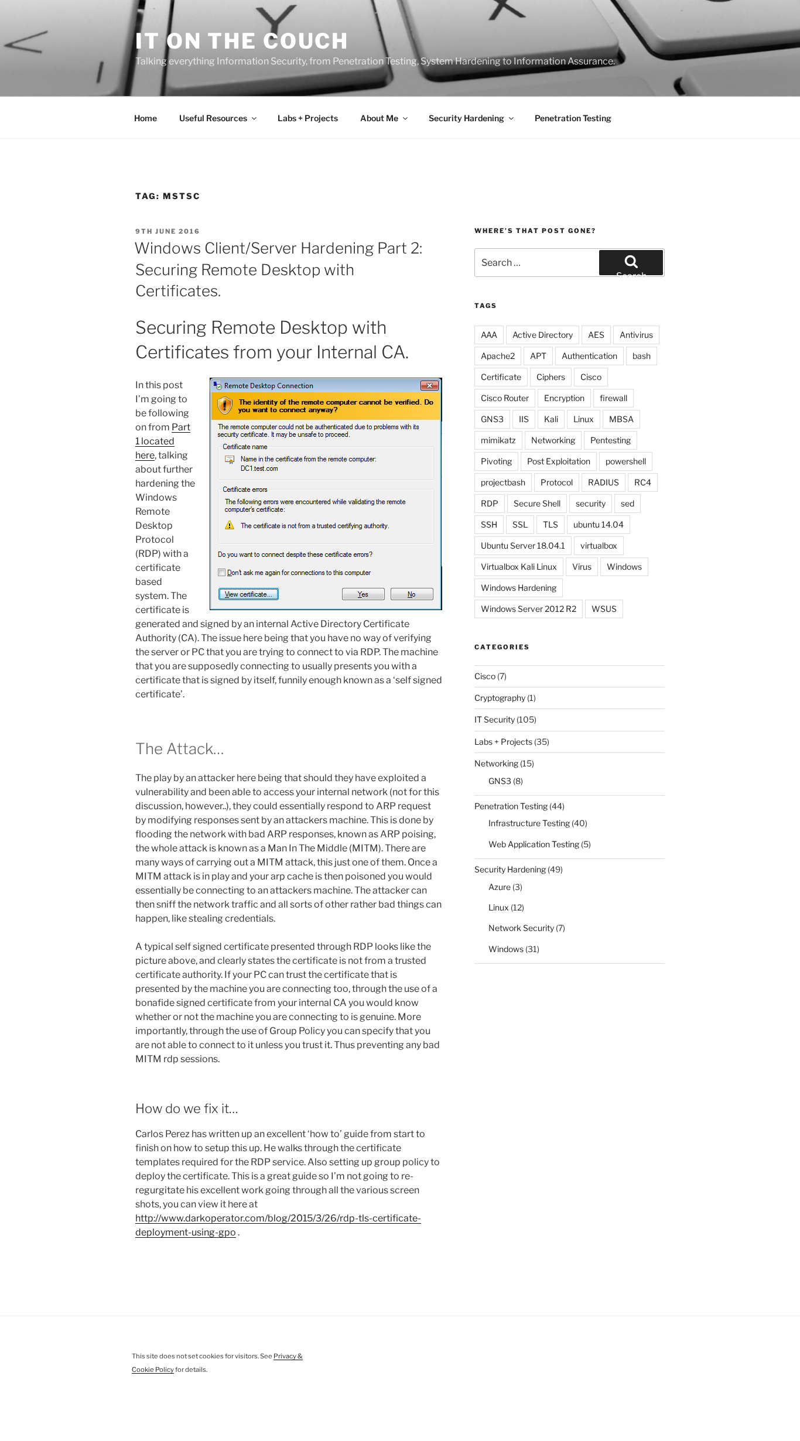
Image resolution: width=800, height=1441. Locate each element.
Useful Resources (213, 118)
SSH (489, 524)
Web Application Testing (533, 844)
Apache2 (498, 356)
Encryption (564, 398)
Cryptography (499, 698)
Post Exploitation (558, 461)
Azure (499, 887)
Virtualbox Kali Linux (519, 566)
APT (538, 356)
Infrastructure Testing (529, 823)
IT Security (494, 719)
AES (596, 335)
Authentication (589, 356)
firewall (613, 398)
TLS (550, 524)
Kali (551, 419)
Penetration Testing (573, 118)
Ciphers (550, 377)
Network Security (521, 928)
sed (627, 503)
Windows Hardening (518, 588)
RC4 (642, 482)
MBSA (621, 419)
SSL (520, 524)
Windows (624, 566)
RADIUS (603, 482)
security (591, 503)
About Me (379, 118)
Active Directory (542, 335)
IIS (524, 419)
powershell (626, 461)
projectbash (503, 482)
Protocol (557, 482)
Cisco (590, 377)
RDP (489, 503)
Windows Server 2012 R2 (528, 609)
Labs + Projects (308, 118)
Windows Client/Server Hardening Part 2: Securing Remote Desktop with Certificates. (278, 269)
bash (642, 356)
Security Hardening (466, 118)
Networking (553, 440)
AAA (489, 335)
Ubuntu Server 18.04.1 (523, 545)
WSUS (604, 609)
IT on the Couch (242, 41)
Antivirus (636, 335)
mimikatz (498, 440)
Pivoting (496, 461)
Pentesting (610, 440)
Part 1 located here (162, 441)
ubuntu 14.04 (598, 524)
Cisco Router (505, 398)
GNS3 (492, 419)
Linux (583, 419)
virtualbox (598, 545)
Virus (582, 566)
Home (145, 118)
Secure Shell (537, 503)
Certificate (501, 377)
